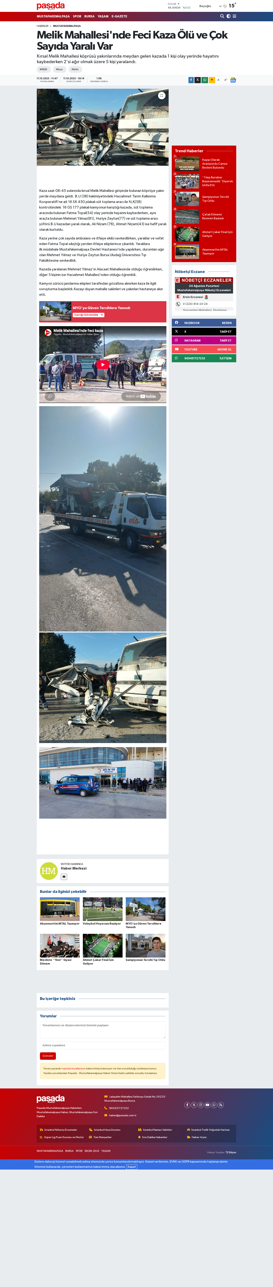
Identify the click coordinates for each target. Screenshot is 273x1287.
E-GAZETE (119, 16)
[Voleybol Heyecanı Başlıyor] (103, 909)
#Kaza (59, 69)
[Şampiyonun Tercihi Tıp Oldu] (145, 945)
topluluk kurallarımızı (73, 1068)
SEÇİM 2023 (91, 1151)
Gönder (48, 1056)
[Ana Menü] (233, 17)
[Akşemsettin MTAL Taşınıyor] (60, 909)
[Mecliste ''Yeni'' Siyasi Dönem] (60, 945)
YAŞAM (103, 16)
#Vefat (75, 69)
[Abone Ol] (233, 80)
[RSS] (221, 1105)
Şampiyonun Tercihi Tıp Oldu (145, 959)
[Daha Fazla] (212, 80)
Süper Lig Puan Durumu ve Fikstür (64, 1137)
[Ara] (222, 17)
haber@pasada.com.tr (122, 1115)
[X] (194, 1105)
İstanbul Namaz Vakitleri (157, 1129)
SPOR (77, 16)
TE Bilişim (230, 1152)
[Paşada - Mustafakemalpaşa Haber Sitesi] (51, 6)
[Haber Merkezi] (49, 871)
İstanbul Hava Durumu (107, 1129)
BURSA (89, 16)
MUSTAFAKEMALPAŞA (53, 16)
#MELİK (43, 69)
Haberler (42, 26)
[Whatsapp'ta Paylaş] (205, 80)
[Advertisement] (204, 115)
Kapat (132, 1166)
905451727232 (119, 1108)
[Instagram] (201, 1105)
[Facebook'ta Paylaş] (191, 80)
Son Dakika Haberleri (154, 1137)
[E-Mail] (64, 877)
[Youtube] (207, 1105)
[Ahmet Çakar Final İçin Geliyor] (103, 945)
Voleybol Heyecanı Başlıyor (102, 923)
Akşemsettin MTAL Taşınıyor (59, 923)
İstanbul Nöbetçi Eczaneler (61, 1129)
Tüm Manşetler (102, 1137)
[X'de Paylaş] (197, 80)
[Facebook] (187, 1105)
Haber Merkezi (74, 868)
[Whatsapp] (214, 1105)
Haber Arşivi (199, 1137)
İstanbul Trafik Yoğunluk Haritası (210, 1129)
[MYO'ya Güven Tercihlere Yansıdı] (145, 909)
